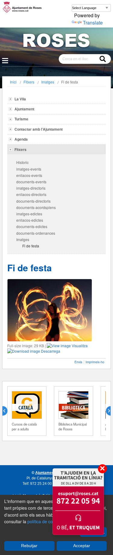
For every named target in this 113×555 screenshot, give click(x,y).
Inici (13, 81)
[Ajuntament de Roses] (56, 41)
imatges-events (28, 168)
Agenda (21, 139)
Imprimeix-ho (95, 362)
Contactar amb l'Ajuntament (38, 129)
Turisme (21, 119)
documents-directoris (33, 201)
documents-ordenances (35, 233)
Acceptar (81, 545)
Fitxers (29, 81)
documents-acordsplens (36, 207)
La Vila (20, 99)
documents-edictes (31, 226)
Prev (7, 411)
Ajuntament (24, 109)
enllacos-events (29, 175)
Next (106, 411)
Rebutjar (29, 545)
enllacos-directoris (31, 194)
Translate (93, 22)
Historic (22, 162)
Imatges (47, 81)
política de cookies (45, 521)
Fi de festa (30, 245)
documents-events (31, 181)
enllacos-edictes (29, 220)
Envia (78, 362)
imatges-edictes (29, 213)
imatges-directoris (31, 188)
